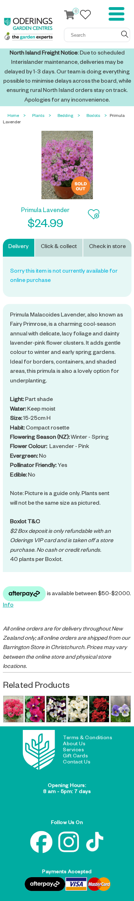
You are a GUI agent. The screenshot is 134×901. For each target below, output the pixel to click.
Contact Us (76, 763)
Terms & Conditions (87, 738)
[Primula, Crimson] (13, 709)
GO (124, 34)
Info (8, 606)
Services (73, 750)
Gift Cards (75, 757)
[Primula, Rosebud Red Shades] (99, 709)
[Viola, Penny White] (77, 709)
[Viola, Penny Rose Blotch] (34, 709)
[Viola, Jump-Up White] (56, 709)
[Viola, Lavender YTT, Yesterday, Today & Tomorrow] (120, 709)
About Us (74, 744)
